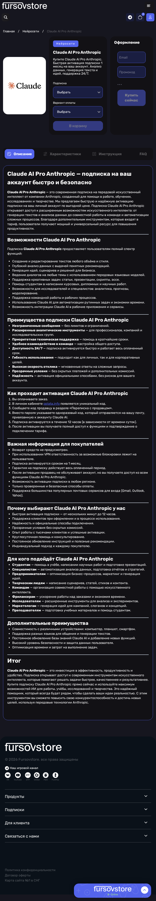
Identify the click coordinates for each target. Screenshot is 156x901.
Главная (9, 31)
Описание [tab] (23, 154)
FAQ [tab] (143, 154)
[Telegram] (130, 17)
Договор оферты (17, 875)
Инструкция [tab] (110, 154)
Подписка (60, 83)
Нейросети (31, 31)
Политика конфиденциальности (30, 870)
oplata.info (51, 404)
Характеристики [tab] (65, 154)
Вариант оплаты (64, 103)
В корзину (78, 126)
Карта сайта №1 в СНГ (22, 880)
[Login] (150, 17)
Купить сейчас (131, 98)
